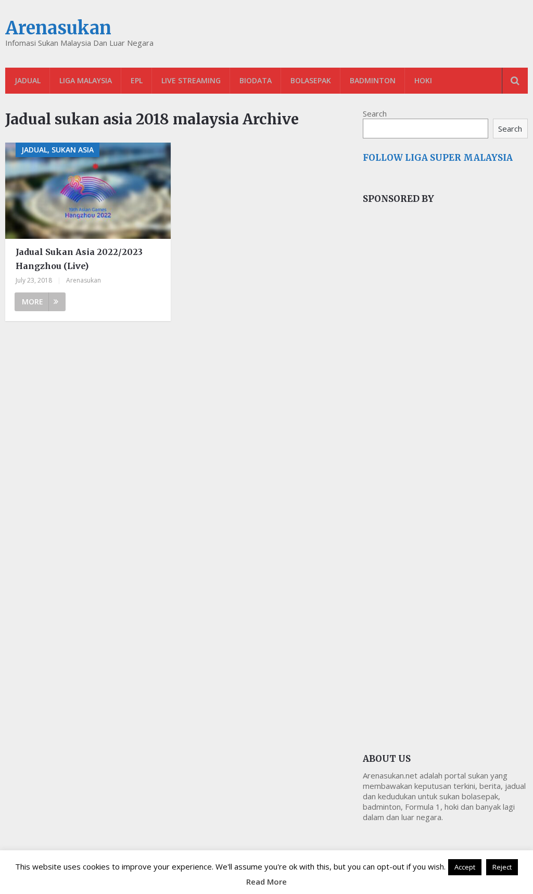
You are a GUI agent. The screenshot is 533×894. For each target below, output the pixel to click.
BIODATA (255, 80)
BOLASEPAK (310, 80)
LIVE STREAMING (191, 80)
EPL (137, 80)
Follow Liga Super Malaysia (438, 157)
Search (375, 113)
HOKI (423, 80)
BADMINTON (373, 80)
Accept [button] (464, 867)
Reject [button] (502, 867)
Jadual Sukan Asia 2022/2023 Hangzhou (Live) (79, 259)
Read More (266, 881)
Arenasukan (58, 28)
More (32, 301)
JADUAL (28, 80)
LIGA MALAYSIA (85, 80)
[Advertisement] (441, 387)
